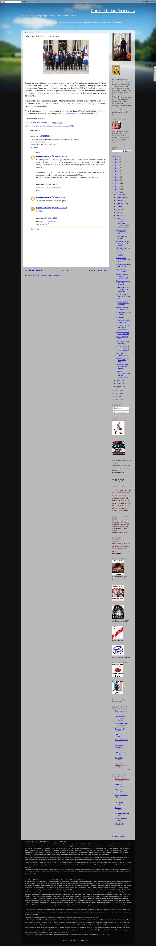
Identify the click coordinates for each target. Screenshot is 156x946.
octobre (120, 201)
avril (118, 219)
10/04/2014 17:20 (60, 208)
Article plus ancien (98, 270)
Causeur (118, 784)
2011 (117, 396)
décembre (120, 195)
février (119, 383)
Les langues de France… (121, 237)
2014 (117, 192)
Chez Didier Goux (121, 740)
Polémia (118, 808)
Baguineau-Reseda (43, 156)
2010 (117, 399)
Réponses (36, 152)
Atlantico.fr (119, 824)
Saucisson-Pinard (121, 723)
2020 (117, 174)
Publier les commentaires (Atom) (47, 275)
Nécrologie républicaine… (122, 354)
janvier (119, 387)
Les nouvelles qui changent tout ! (122, 333)
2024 (117, 165)
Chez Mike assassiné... (119, 746)
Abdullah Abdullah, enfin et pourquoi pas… (123, 296)
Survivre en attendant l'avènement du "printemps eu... (122, 224)
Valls (72, 126)
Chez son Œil (120, 729)
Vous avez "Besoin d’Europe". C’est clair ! (123, 243)
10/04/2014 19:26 (50, 218)
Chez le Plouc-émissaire (113, 10)
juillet (119, 210)
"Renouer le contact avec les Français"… (123, 282)
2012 (117, 393)
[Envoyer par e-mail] (53, 123)
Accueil (65, 270)
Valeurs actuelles (121, 818)
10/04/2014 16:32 (50, 184)
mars (119, 381)
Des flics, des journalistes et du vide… (123, 259)
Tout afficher (128, 769)
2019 (117, 177)
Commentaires (120, 412)
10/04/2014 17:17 (60, 197)
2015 (117, 189)
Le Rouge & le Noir (122, 813)
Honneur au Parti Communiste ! (122, 308)
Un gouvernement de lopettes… (122, 342)
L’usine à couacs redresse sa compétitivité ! (122, 276)
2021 (117, 171)
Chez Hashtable (121, 711)
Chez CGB (119, 758)
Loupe (155, 79)
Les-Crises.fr (120, 802)
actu (33, 126)
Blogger (90, 940)
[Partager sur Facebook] (59, 123)
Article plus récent (33, 270)
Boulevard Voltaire (122, 779)
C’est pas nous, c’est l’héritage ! (123, 313)
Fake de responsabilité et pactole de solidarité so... (123, 374)
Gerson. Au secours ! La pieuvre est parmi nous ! (123, 289)
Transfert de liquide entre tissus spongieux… (123, 327)
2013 (117, 390)
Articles (118, 408)
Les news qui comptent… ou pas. (122, 231)
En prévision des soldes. (122, 254)
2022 (117, 168)
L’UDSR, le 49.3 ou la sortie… (123, 249)
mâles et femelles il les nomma (58, 126)
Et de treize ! (120, 317)
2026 (117, 159)
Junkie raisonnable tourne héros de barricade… (123, 302)
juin (118, 213)
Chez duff (118, 734)
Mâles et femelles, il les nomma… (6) (123, 321)
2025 (117, 162)
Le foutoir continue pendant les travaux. (123, 359)
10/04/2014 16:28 (60, 156)
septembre (121, 204)
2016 (117, 186)
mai (118, 216)
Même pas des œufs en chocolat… (123, 265)
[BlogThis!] (55, 123)
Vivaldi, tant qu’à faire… (122, 337)
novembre (120, 198)
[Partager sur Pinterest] (61, 123)
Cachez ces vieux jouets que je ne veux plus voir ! (122, 348)
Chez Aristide (120, 752)
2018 (117, 180)
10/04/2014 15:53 (45, 136)
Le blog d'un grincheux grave (121, 764)
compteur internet (118, 836)
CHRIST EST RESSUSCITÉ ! (122, 270)
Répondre (34, 148)
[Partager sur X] (57, 123)
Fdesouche (119, 790)
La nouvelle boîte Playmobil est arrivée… (122, 366)
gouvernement (41, 126)
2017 (117, 183)
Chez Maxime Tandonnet (120, 717)
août (118, 207)
